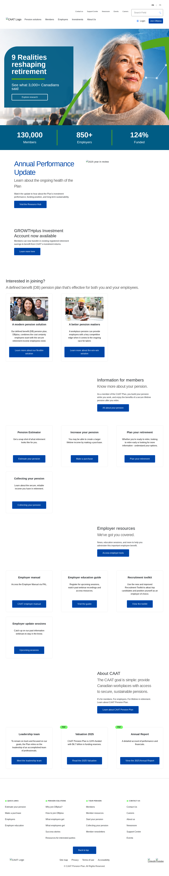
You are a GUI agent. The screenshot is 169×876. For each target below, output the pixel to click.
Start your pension (94, 819)
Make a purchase (84, 459)
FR (160, 5)
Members (49, 19)
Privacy (75, 860)
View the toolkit (139, 604)
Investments (77, 19)
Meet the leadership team (29, 761)
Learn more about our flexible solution (29, 352)
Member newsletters (95, 832)
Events (116, 11)
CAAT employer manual (29, 604)
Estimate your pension (29, 459)
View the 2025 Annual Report (140, 761)
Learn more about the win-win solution (84, 352)
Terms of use (88, 860)
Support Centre (92, 11)
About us (131, 819)
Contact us (79, 11)
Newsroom (106, 11)
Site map (64, 860)
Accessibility (104, 860)
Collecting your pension (29, 505)
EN (153, 5)
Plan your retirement (140, 459)
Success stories (53, 832)
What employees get (55, 825)
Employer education (14, 825)
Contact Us (132, 807)
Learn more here (27, 251)
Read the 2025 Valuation (84, 761)
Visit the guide (84, 604)
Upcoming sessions (29, 650)
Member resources (95, 813)
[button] (160, 12)
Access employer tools (113, 553)
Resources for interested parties (60, 838)
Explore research (30, 97)
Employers (63, 19)
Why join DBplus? (54, 807)
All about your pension (113, 408)
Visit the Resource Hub (30, 204)
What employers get (55, 819)
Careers (125, 11)
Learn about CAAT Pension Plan (118, 710)
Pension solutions (33, 19)
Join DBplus (156, 21)
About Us (91, 19)
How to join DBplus (55, 813)
